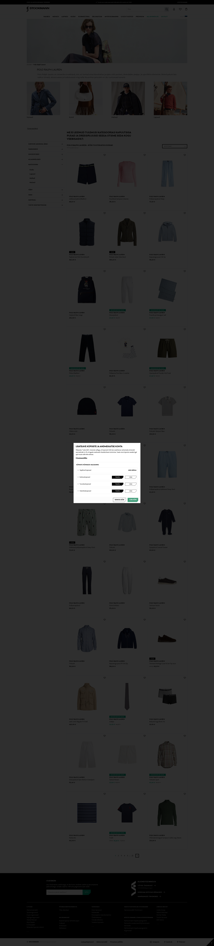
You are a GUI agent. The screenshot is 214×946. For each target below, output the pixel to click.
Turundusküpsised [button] (84, 484)
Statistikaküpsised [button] (84, 491)
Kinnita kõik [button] (119, 500)
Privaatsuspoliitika (81, 458)
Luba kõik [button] (133, 500)
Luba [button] (130, 477)
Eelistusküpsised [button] (84, 477)
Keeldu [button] (117, 477)
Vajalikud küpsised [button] (84, 470)
